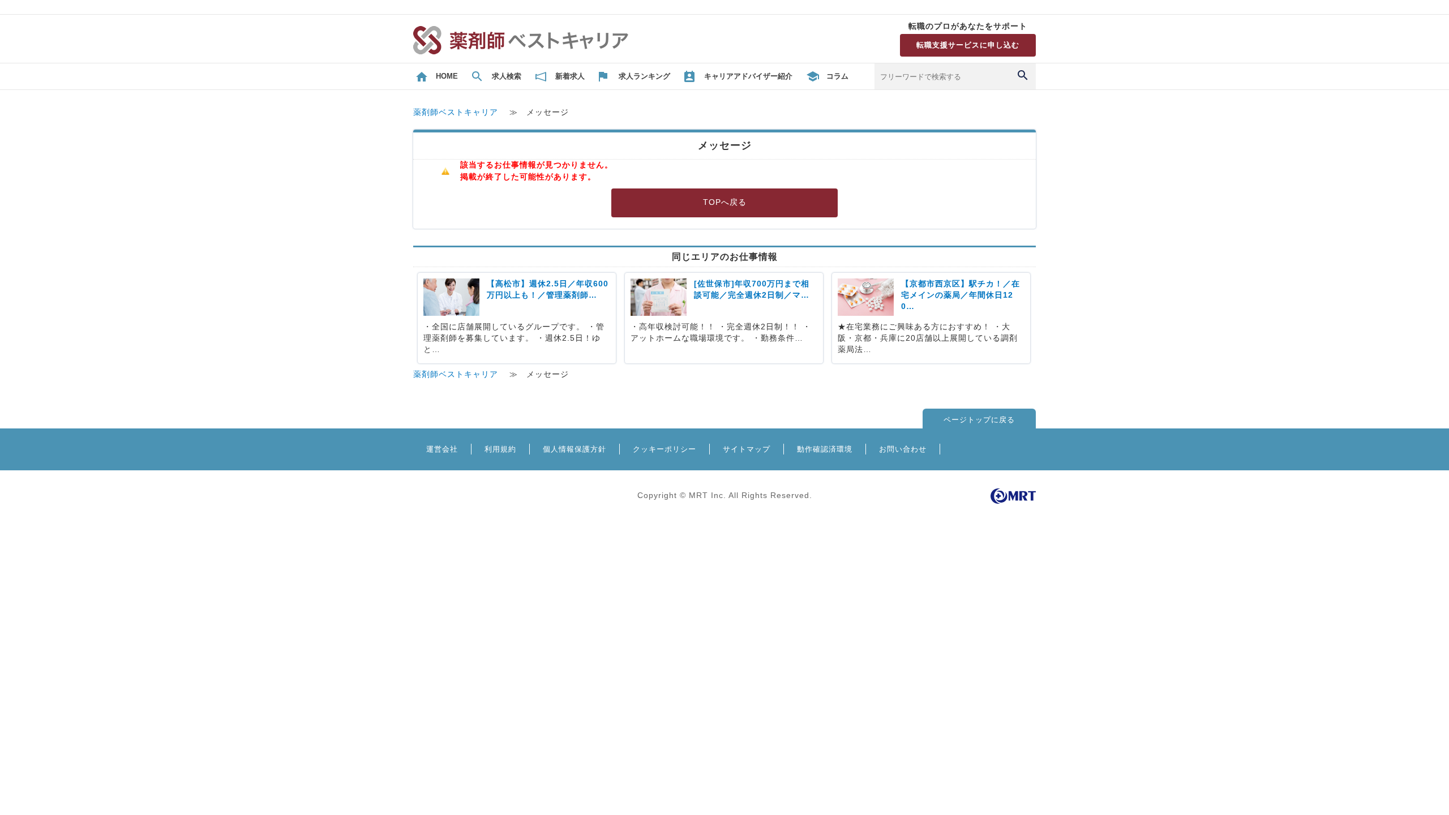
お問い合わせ (903, 449)
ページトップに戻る (979, 419)
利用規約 (500, 449)
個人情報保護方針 (574, 449)
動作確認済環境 (824, 449)
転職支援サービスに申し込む (967, 45)
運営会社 (442, 449)
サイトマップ (746, 449)
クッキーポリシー (664, 449)
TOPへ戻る (725, 202)
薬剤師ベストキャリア (455, 112)
